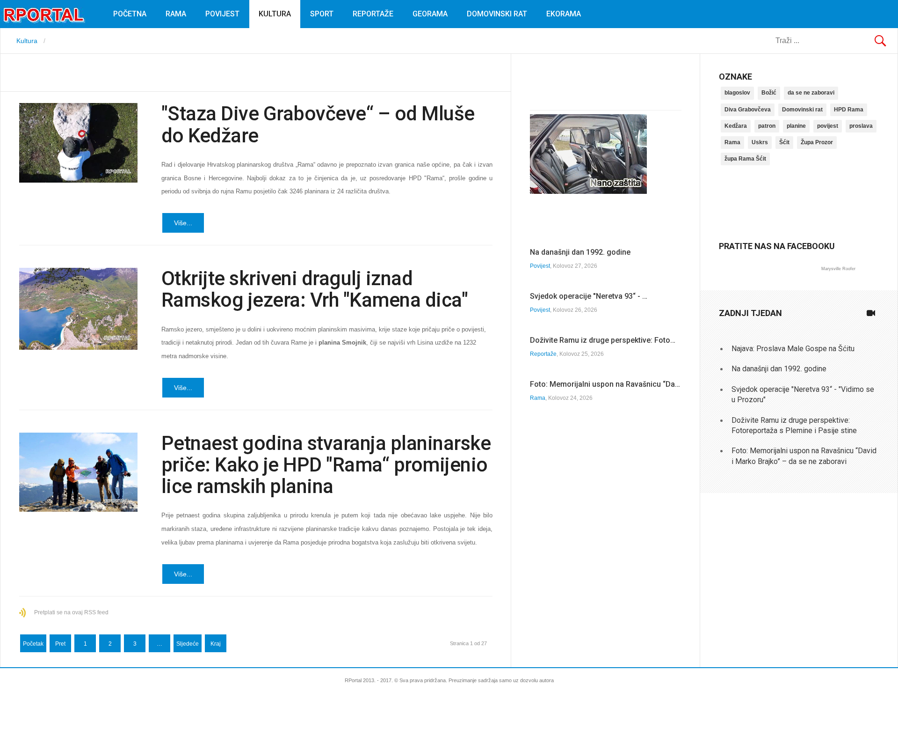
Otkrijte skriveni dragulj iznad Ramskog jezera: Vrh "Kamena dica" (314, 289)
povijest (827, 126)
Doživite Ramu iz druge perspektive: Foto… (602, 340)
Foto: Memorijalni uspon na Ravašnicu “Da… (605, 384)
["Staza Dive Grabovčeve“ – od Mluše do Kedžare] (78, 143)
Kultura (275, 13)
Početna (129, 13)
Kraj (215, 644)
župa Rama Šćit (745, 158)
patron (766, 126)
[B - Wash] (588, 191)
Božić (768, 92)
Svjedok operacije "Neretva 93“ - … (588, 296)
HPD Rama (848, 109)
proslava (861, 126)
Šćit (784, 142)
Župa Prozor (817, 142)
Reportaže (373, 13)
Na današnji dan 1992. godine (580, 252)
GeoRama (430, 13)
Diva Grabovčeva (747, 109)
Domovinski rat (497, 13)
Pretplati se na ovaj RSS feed (71, 612)
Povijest (222, 13)
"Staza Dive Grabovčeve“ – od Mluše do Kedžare (318, 124)
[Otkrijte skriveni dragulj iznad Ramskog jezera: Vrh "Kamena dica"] (78, 309)
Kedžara (735, 126)
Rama (176, 13)
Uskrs (760, 142)
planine (796, 126)
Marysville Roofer (838, 268)
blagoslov (737, 92)
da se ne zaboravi (811, 92)
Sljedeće (187, 644)
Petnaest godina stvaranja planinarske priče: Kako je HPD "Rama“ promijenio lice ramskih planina (326, 465)
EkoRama (563, 13)
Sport (321, 13)
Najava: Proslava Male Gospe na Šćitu (793, 348)
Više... (183, 223)
